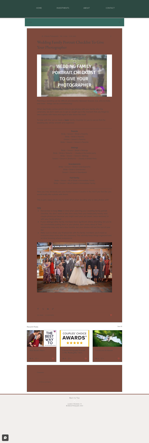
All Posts (29, 22)
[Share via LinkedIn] (48, 309)
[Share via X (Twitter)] (43, 309)
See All (119, 326)
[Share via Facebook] (38, 309)
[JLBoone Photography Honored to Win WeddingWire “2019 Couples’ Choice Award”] (74, 338)
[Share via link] (53, 309)
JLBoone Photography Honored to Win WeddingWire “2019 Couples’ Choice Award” (73, 351)
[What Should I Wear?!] (41, 338)
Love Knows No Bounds (104, 350)
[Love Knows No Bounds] (107, 338)
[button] (120, 22)
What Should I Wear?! (37, 350)
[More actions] (111, 36)
